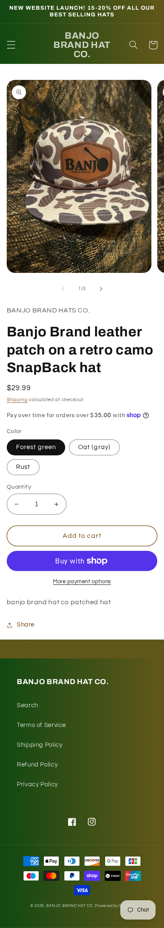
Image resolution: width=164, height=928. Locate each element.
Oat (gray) (94, 447)
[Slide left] (63, 289)
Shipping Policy (39, 745)
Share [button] (25, 624)
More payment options (82, 581)
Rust (23, 467)
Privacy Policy (37, 784)
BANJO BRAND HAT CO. (70, 906)
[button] (11, 45)
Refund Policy (37, 764)
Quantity (19, 487)
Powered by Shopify (114, 906)
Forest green (36, 447)
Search (27, 705)
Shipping (17, 399)
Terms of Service (41, 725)
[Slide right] (101, 289)
